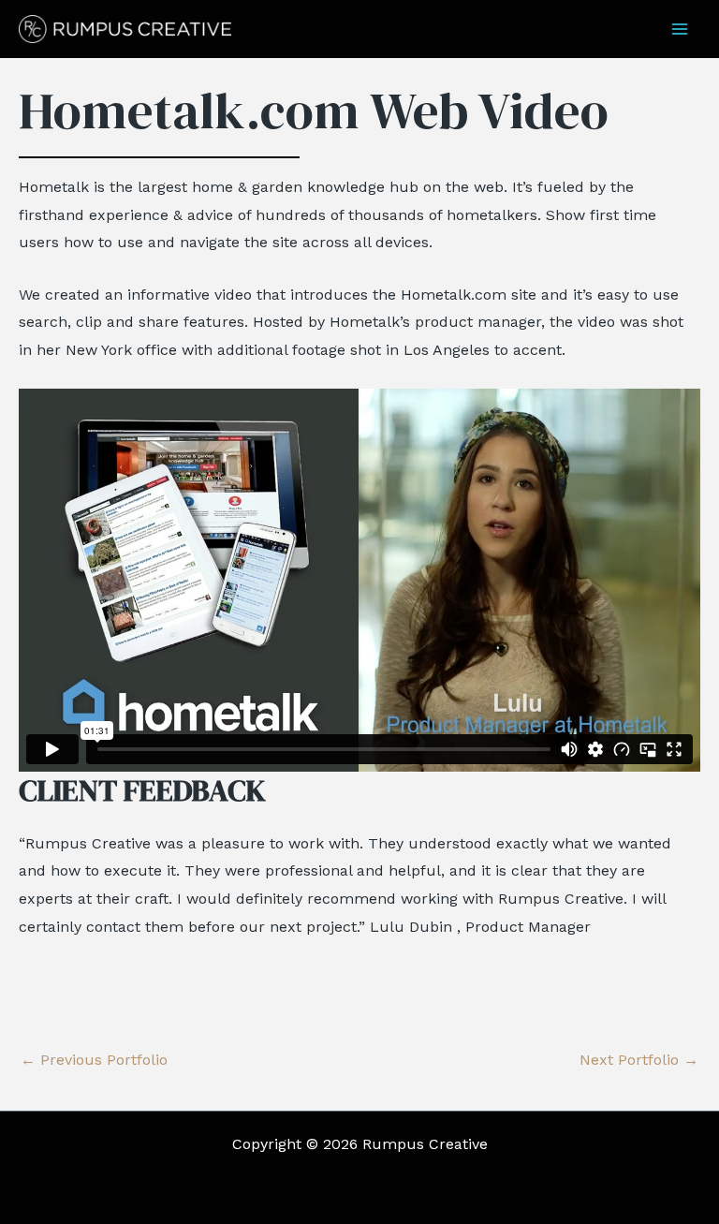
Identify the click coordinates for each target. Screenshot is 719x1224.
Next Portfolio (639, 1060)
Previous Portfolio (94, 1060)
